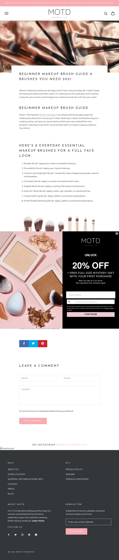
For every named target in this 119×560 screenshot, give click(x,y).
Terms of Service (109, 308)
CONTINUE (90, 314)
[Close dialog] (117, 233)
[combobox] (70, 302)
